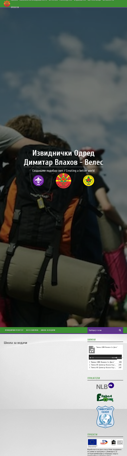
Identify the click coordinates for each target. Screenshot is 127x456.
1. (101, 362)
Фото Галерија (32, 330)
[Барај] (120, 330)
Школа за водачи (48, 330)
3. (103, 368)
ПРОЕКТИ (15, 7)
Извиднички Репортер (14, 330)
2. (103, 365)
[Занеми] (116, 358)
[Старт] (90, 358)
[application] (105, 357)
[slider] (119, 358)
